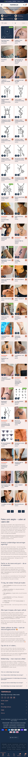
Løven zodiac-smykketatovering (5, 140)
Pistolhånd (4, 59)
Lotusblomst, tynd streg (19, 356)
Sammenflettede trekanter (5, 336)
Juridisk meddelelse (12, 727)
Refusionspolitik (6, 722)
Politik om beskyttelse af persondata (18, 722)
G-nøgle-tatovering (17, 261)
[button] (2, 37)
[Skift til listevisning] (13, 23)
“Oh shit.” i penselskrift (18, 317)
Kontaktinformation (20, 724)
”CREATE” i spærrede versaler (5, 81)
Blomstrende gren (19, 504)
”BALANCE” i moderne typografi (5, 378)
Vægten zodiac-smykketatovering (5, 159)
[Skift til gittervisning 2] (15, 23)
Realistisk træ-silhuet (5, 359)
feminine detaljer (19, 600)
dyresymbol (7, 572)
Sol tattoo (13, 749)
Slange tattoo (14, 747)
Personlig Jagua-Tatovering (5, 41)
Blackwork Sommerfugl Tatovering (18, 422)
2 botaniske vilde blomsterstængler (5, 424)
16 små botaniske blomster (19, 402)
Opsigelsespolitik (21, 727)
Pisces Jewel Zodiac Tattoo (20, 198)
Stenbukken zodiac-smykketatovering (20, 178)
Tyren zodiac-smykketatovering (19, 100)
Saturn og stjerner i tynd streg (6, 280)
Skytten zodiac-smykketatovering (5, 178)
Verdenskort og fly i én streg (19, 444)
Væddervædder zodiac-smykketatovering (5, 101)
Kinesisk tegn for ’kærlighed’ (19, 463)
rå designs (7, 602)
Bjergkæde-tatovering (4, 402)
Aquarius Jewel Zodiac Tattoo (5, 198)
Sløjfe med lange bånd (19, 217)
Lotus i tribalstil (18, 485)
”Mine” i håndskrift (19, 298)
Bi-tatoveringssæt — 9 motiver (5, 444)
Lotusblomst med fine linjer (19, 81)
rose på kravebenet (8, 617)
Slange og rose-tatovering (5, 317)
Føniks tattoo (9, 749)
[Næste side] (23, 511)
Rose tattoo (9, 744)
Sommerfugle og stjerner (19, 241)
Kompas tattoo (18, 749)
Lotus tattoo (9, 747)
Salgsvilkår (5, 727)
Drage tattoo (4, 747)
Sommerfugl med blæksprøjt (5, 238)
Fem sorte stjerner (19, 279)
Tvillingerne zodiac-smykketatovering (6, 120)
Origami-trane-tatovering (19, 41)
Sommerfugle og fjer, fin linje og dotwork (19, 61)
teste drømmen (5, 665)
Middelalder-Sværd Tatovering (6, 261)
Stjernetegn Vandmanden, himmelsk (18, 382)
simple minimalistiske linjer (8, 535)
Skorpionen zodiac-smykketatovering (20, 159)
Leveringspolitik (12, 724)
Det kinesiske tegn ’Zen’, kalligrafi (5, 485)
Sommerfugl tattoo (15, 744)
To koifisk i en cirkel (6, 504)
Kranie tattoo (19, 747)
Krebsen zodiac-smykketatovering (19, 120)
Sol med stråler (5, 219)
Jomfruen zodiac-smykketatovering (19, 140)
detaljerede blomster (19, 535)
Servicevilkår (6, 724)
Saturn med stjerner (6, 298)
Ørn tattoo (23, 747)
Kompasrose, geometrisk (4, 466)
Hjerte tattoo (21, 744)
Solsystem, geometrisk (17, 336)
